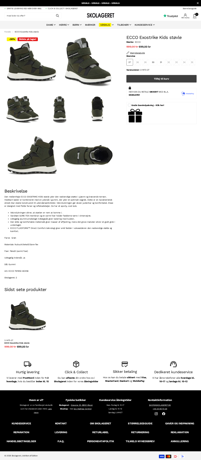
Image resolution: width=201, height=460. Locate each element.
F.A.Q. (61, 441)
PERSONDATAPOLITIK (100, 441)
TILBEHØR (123, 24)
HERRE (63, 24)
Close (198, 3)
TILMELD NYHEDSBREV (140, 441)
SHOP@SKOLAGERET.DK (160, 405)
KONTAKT (61, 423)
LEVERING (61, 432)
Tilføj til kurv (161, 78)
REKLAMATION (180, 432)
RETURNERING (140, 432)
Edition (35, 456)
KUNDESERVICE (21, 423)
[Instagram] (156, 413)
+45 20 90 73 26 (160, 409)
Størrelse (130, 56)
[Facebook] (163, 413)
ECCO (138, 42)
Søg (57, 15)
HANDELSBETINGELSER (21, 441)
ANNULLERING (180, 441)
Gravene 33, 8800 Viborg (82, 405)
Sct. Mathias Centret (83, 409)
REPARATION (21, 432)
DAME (49, 24)
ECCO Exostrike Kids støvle (16, 343)
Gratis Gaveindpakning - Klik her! (147, 105)
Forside (7, 32)
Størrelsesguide (190, 8)
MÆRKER (90, 24)
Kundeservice (143, 24)
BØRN (76, 24)
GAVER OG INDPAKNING (179, 423)
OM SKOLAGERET (100, 423)
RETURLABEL (100, 432)
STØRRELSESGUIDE (140, 423)
